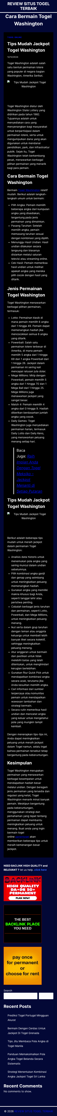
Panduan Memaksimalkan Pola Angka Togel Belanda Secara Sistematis (26, 1059)
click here (40, 869)
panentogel (22, 836)
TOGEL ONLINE (14, 37)
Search (8, 990)
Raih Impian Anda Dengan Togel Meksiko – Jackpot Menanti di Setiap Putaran (29, 473)
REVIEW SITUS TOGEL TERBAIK (33, 1111)
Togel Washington (29, 190)
